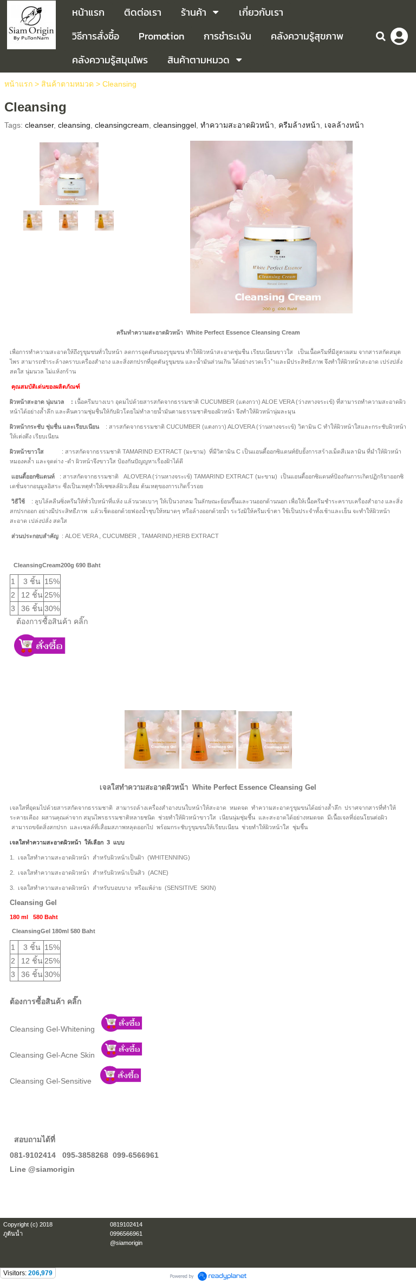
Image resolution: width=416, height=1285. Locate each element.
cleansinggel (174, 125)
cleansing (74, 125)
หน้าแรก (18, 84)
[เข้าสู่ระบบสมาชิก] (399, 36)
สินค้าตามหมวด (67, 84)
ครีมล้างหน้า (299, 125)
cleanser (39, 125)
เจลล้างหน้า (344, 125)
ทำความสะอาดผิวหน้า (237, 125)
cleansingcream (122, 125)
